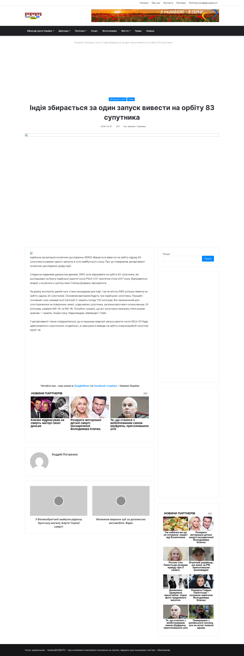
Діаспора (63, 31)
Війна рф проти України (39, 31)
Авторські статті (93, 42)
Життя (124, 31)
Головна (144, 2)
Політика (79, 31)
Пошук (166, 254)
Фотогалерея (109, 31)
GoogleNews (81, 385)
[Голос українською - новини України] (33, 16)
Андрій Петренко (65, 454)
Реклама (181, 2)
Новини (150, 31)
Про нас (156, 2)
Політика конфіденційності (203, 2)
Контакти (168, 2)
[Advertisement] (122, 71)
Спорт (94, 31)
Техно (131, 99)
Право (138, 31)
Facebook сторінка (105, 385)
